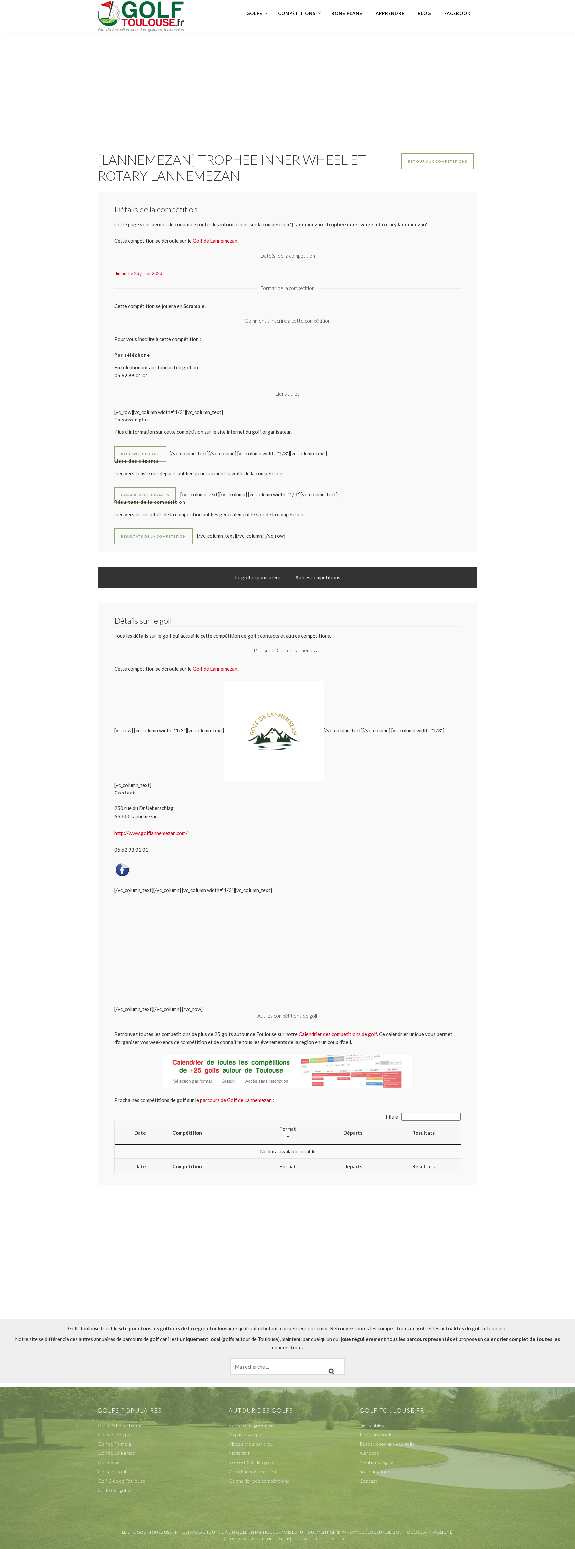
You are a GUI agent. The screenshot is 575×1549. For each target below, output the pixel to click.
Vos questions (375, 1471)
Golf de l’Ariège (114, 1434)
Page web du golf (140, 454)
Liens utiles (372, 1425)
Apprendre (390, 13)
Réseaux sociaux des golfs (387, 1444)
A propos (369, 1453)
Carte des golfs (114, 1490)
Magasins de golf (246, 1434)
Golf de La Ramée (116, 1453)
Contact (368, 1481)
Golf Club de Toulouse (122, 1481)
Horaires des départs (145, 495)
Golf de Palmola (114, 1444)
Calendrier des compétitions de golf (338, 1034)
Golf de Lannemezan (215, 669)
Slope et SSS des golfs (251, 1462)
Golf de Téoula (113, 1471)
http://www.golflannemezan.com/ (151, 833)
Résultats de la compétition (153, 536)
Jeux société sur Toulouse (322, 1538)
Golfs (254, 13)
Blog (424, 13)
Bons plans (346, 13)
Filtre (392, 1117)
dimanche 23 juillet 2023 (138, 273)
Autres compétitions (317, 577)
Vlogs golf (239, 1453)
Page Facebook (376, 1434)
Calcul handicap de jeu (252, 1471)
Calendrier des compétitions (259, 1481)
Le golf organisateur (258, 577)
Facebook (457, 13)
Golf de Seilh (111, 1462)
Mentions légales (378, 1462)
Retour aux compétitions (437, 161)
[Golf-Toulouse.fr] (141, 16)
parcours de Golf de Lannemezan (236, 1100)
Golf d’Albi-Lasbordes (121, 1425)
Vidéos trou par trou (251, 1444)
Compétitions (297, 13)
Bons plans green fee (251, 1425)
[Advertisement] (287, 85)
